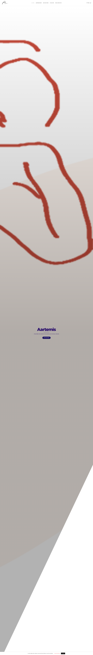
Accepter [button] (63, 653)
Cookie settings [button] (57, 653)
